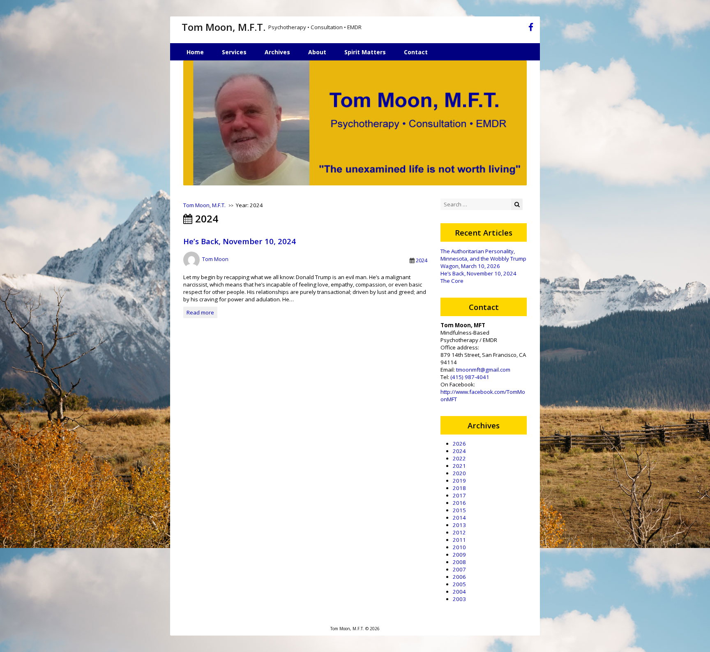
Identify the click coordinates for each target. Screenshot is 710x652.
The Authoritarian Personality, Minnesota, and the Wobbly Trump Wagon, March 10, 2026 (483, 258)
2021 (459, 465)
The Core (451, 280)
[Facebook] (530, 28)
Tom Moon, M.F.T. (223, 27)
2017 (459, 495)
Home (195, 52)
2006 (459, 576)
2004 (459, 591)
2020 (459, 473)
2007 (459, 569)
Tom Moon (215, 259)
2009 (459, 554)
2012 (459, 532)
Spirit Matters (365, 52)
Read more (200, 312)
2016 (459, 502)
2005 (459, 584)
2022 (459, 458)
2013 (459, 525)
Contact (416, 52)
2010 (459, 547)
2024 (421, 260)
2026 (459, 443)
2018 (459, 488)
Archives (277, 52)
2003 (459, 599)
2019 (459, 480)
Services (234, 52)
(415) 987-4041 (469, 377)
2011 (459, 539)
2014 (459, 517)
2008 (459, 562)
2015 (459, 510)
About (317, 52)
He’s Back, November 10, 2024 (239, 241)
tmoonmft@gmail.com (483, 369)
